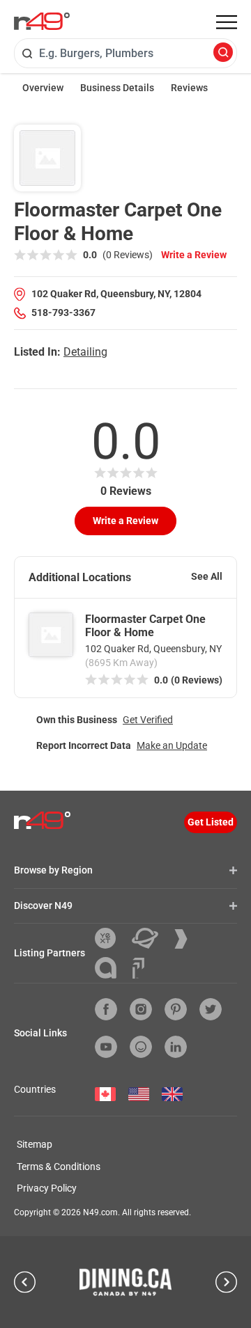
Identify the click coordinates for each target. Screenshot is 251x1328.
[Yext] (110, 938)
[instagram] (141, 1009)
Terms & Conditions (58, 1166)
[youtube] (106, 1046)
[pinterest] (176, 1009)
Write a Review (194, 254)
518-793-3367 (63, 312)
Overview (42, 87)
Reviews (189, 87)
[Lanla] (111, 968)
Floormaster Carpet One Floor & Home (145, 625)
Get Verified (148, 719)
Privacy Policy (47, 1188)
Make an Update (172, 745)
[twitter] (211, 1009)
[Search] (223, 53)
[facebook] (106, 1009)
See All (206, 576)
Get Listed (211, 822)
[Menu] (226, 22)
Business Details (117, 87)
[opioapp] (141, 1046)
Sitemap (34, 1144)
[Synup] (186, 939)
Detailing (85, 351)
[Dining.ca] (125, 1282)
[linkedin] (176, 1046)
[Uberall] (150, 938)
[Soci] (138, 968)
